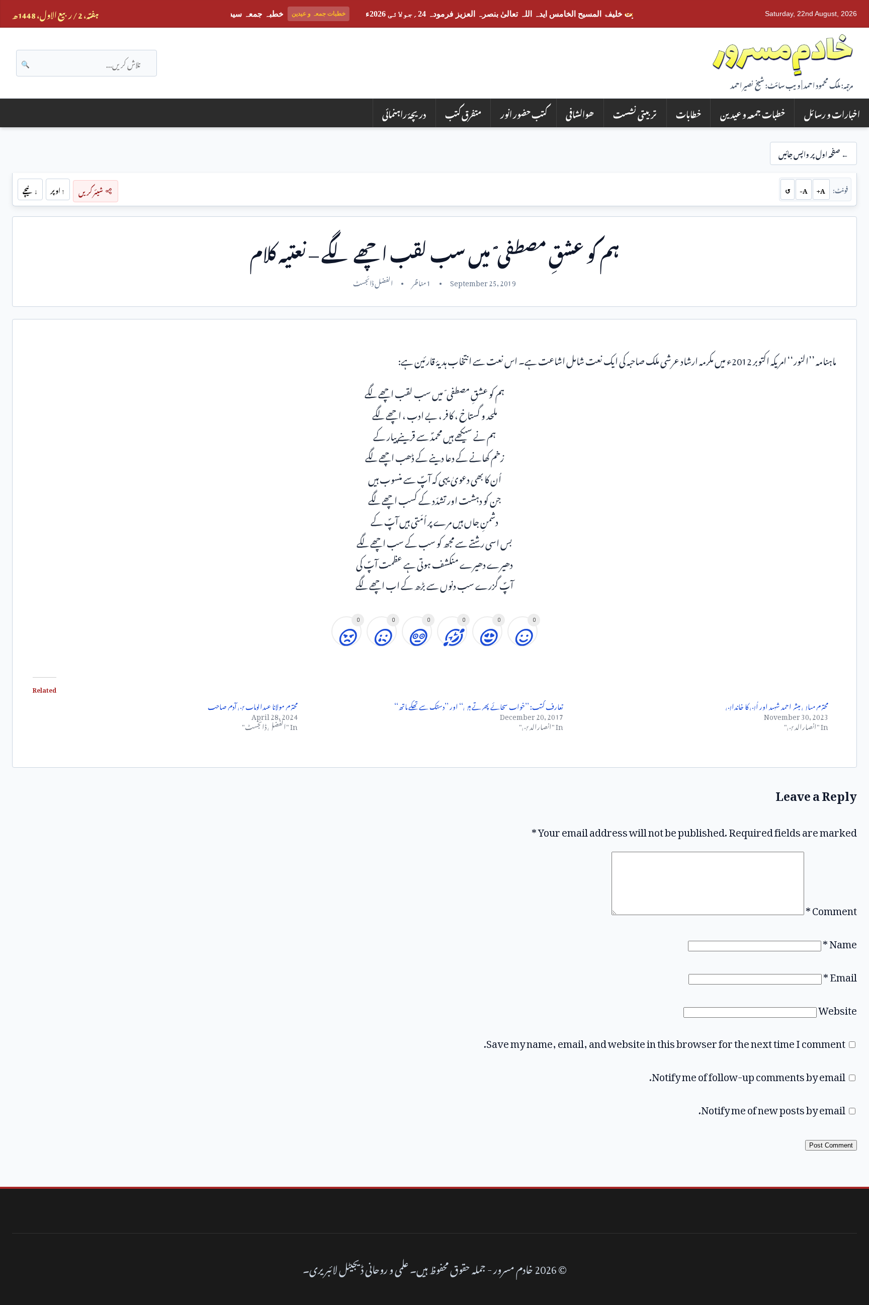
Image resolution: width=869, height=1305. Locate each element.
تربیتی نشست (635, 113)
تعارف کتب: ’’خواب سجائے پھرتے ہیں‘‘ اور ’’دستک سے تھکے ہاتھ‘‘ (478, 705)
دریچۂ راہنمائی (404, 113)
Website (837, 1008)
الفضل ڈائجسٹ (373, 281)
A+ (821, 189)
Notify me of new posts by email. (772, 1107)
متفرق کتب (463, 113)
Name (840, 941)
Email (840, 975)
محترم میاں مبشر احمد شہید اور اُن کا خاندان (777, 705)
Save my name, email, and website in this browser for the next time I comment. (664, 1041)
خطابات (688, 113)
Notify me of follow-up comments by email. (747, 1074)
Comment (831, 908)
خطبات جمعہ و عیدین (752, 113)
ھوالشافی (580, 113)
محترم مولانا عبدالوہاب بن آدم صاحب (253, 705)
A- (804, 189)
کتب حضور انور (523, 113)
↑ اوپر (57, 189)
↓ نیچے (30, 189)
